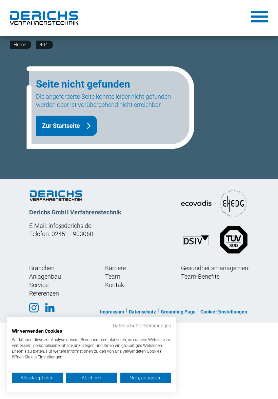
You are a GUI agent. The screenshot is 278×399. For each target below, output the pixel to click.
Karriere (115, 268)
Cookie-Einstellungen (223, 311)
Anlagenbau (45, 276)
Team (112, 276)
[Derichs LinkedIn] (52, 307)
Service (38, 284)
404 (44, 44)
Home (20, 44)
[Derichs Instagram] (36, 307)
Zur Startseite (61, 125)
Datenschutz (142, 311)
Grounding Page (178, 311)
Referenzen (44, 293)
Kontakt (115, 284)
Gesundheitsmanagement (215, 268)
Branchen (42, 268)
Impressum (112, 311)
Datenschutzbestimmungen (142, 325)
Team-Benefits (200, 276)
